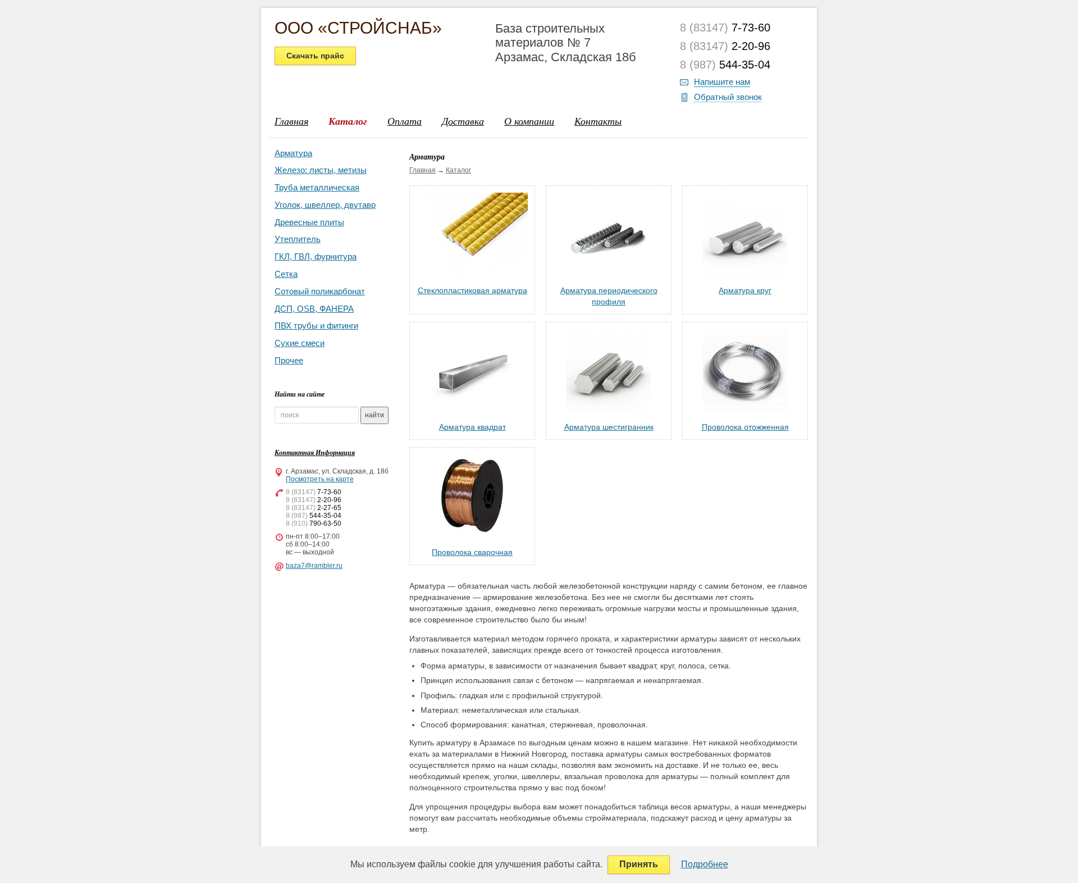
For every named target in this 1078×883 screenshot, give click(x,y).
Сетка (286, 274)
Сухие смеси (300, 343)
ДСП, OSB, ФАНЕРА (314, 308)
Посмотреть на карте (320, 479)
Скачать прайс (315, 55)
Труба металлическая (317, 187)
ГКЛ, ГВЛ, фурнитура (316, 256)
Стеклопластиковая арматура (472, 290)
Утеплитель (298, 239)
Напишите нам (722, 82)
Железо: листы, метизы (321, 170)
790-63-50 (313, 523)
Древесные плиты (309, 222)
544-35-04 (725, 64)
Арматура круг (745, 290)
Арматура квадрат (472, 426)
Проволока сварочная (472, 552)
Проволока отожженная (745, 426)
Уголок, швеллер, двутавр (325, 205)
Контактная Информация (315, 452)
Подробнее (704, 864)
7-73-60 (725, 27)
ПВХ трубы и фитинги (316, 325)
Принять (638, 864)
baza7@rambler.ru (314, 566)
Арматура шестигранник (609, 426)
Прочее (289, 360)
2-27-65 (313, 508)
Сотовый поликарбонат (320, 291)
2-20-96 (725, 46)
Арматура (293, 153)
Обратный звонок (728, 97)
